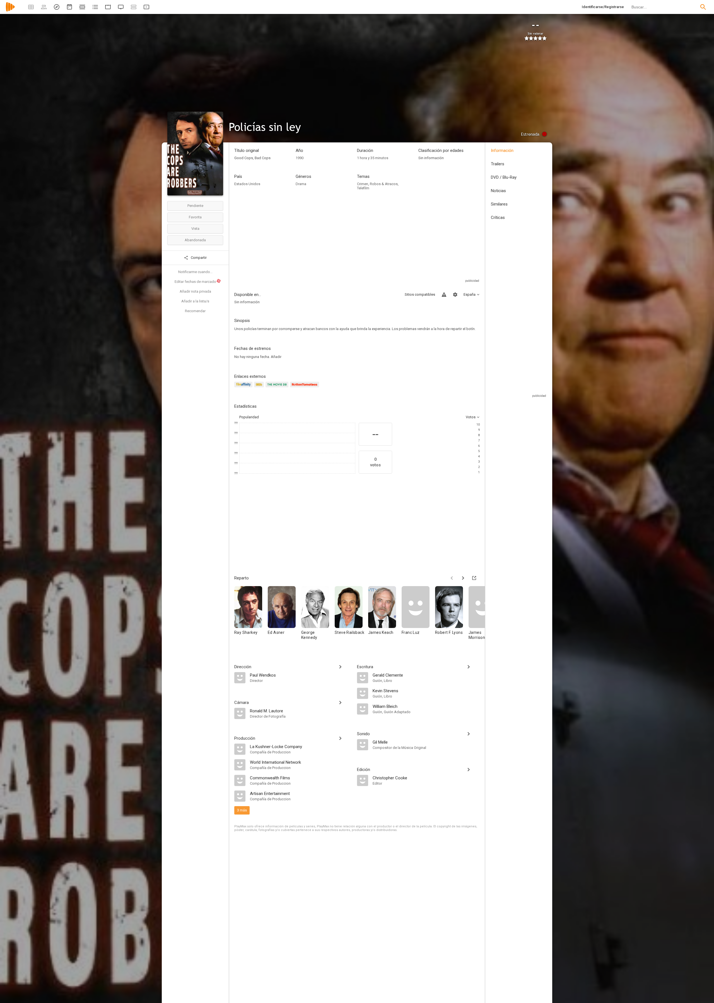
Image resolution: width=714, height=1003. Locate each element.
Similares (499, 204)
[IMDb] (260, 388)
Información (502, 150)
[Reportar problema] (444, 294)
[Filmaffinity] (244, 388)
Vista (195, 228)
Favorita (195, 217)
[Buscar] (703, 7)
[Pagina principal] (10, 10)
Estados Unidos (247, 184)
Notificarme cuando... (195, 272)
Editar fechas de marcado (197, 281)
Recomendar (195, 311)
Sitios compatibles (420, 294)
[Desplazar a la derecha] (463, 578)
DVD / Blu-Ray (504, 177)
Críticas (498, 217)
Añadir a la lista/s (195, 301)
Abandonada (195, 240)
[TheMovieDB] (278, 388)
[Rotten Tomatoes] (305, 388)
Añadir (276, 357)
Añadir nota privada (195, 291)
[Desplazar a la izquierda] (451, 578)
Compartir (198, 257)
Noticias (498, 190)
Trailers (497, 163)
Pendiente (195, 206)
